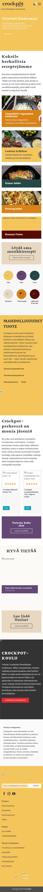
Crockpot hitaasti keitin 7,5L (10, 491)
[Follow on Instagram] (9, 794)
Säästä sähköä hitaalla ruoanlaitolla (18, 588)
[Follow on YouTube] (13, 794)
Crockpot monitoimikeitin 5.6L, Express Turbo (31, 493)
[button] (39, 4)
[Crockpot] (13, 4)
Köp (6, 508)
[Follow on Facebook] (4, 794)
